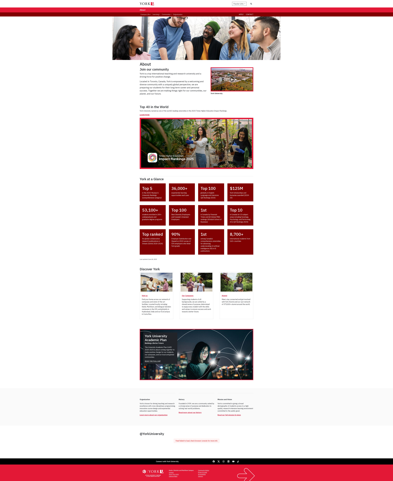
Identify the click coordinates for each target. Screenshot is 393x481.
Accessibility (202, 474)
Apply (241, 14)
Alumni (224, 296)
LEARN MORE (145, 115)
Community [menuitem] (166, 14)
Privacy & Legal (202, 472)
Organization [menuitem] (177, 14)
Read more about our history (190, 413)
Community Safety (203, 470)
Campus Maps (173, 476)
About (142, 9)
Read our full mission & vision (229, 415)
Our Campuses (187, 296)
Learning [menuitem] (156, 14)
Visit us (145, 296)
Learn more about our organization (153, 415)
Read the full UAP (153, 361)
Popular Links (238, 4)
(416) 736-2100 (174, 474)
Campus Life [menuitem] (145, 14)
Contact (249, 14)
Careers (200, 476)
